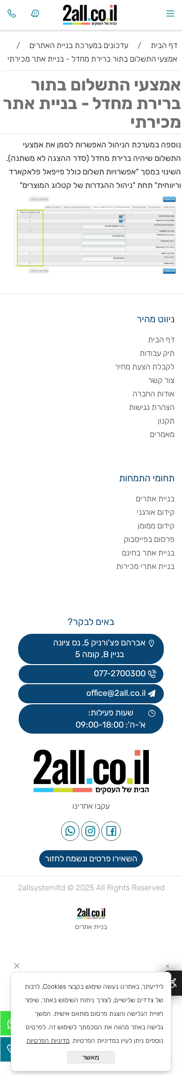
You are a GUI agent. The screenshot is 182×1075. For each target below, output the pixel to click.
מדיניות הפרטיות (48, 1041)
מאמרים (162, 434)
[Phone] (12, 13)
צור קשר (161, 380)
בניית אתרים (155, 498)
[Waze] (35, 13)
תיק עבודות (157, 353)
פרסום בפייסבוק (148, 539)
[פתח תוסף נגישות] (172, 983)
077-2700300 (119, 673)
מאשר (91, 1057)
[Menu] (170, 13)
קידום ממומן (156, 525)
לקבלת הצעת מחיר (145, 366)
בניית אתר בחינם (148, 552)
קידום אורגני (156, 512)
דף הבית (161, 339)
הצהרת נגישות (151, 407)
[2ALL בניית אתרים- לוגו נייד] (103, 13)
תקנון (166, 420)
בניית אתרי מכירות (145, 566)
